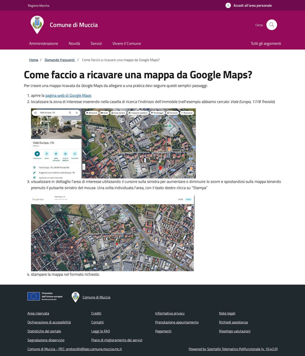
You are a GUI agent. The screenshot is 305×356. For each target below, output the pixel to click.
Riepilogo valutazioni (235, 331)
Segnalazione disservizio (45, 340)
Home (33, 59)
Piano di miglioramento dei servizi (116, 340)
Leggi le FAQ (100, 331)
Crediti (96, 313)
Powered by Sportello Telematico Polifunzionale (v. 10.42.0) (233, 349)
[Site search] (271, 24)
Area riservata (38, 313)
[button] (248, 5)
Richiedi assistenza (233, 322)
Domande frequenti (60, 59)
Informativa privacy (170, 313)
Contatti (97, 322)
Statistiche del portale (44, 331)
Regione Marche (38, 5)
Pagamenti (163, 331)
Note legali (227, 313)
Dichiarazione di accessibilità (49, 322)
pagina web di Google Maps (68, 95)
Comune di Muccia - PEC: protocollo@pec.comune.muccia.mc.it (74, 349)
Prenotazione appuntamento (176, 322)
